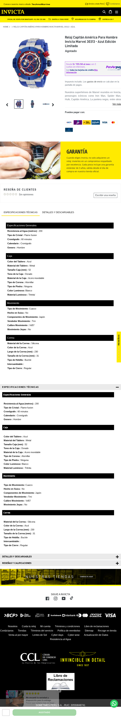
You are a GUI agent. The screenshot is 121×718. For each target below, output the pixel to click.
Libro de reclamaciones (96, 626)
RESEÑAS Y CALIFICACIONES (16, 563)
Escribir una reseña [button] (105, 195)
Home (5, 27)
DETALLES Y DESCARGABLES (58, 212)
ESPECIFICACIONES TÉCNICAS (20, 212)
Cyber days (57, 635)
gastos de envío (94, 81)
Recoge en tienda (107, 630)
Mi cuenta (45, 626)
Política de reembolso (69, 630)
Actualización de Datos (96, 635)
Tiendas (22, 630)
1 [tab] (58, 99)
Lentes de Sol (39, 635)
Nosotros (12, 626)
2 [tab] (58, 103)
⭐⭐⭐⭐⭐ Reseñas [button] (119, 347)
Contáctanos (114, 4)
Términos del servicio (42, 630)
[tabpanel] (16, 104)
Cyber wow (74, 635)
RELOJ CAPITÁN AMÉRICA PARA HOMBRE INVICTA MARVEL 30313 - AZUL (44, 27)
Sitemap (89, 630)
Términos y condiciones (67, 626)
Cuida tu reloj (29, 626)
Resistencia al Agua (60, 639)
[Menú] (117, 12)
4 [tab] (58, 111)
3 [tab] (58, 107)
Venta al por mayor (18, 635)
